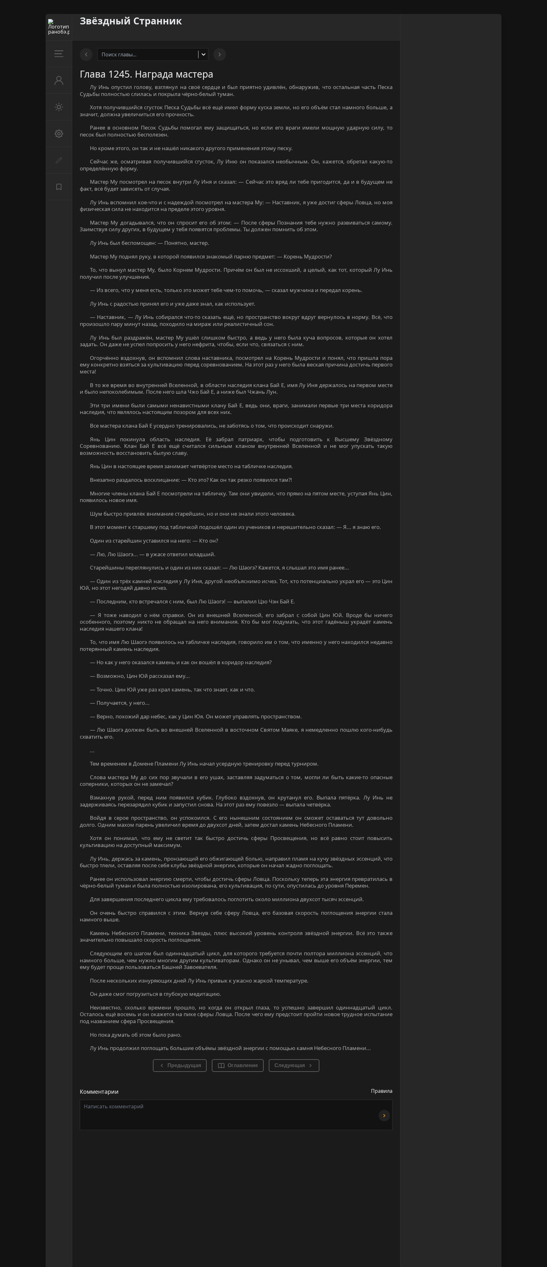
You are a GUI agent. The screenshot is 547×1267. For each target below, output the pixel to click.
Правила (382, 1090)
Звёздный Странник (131, 20)
